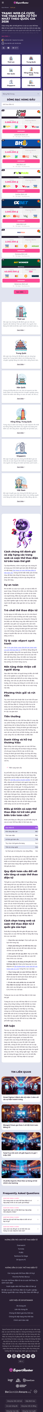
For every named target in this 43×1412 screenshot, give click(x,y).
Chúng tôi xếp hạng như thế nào (21, 1316)
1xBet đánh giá (21, 224)
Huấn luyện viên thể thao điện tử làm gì (21, 1286)
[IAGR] (10, 1380)
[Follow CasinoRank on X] (19, 1356)
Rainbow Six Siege (21, 1256)
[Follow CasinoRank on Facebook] (9, 1356)
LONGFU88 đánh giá (21, 134)
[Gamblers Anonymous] (18, 1380)
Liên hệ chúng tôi (21, 1309)
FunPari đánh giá (21, 194)
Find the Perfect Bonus (21, 1277)
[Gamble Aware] (18, 1391)
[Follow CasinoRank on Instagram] (14, 1356)
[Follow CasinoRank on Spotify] (28, 1356)
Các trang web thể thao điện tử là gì (21, 1273)
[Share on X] (4, 47)
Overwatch (21, 1245)
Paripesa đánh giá (21, 254)
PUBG (21, 1252)
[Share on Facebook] (8, 47)
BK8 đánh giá (21, 164)
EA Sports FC (21, 1260)
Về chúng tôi (21, 1306)
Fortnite (21, 1249)
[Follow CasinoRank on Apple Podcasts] (33, 1356)
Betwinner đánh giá (21, 284)
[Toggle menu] (3, 3)
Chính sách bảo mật (21, 1320)
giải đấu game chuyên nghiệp (20, 780)
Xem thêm (20, 292)
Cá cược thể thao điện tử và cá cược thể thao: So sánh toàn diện (20, 1281)
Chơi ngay (21, 131)
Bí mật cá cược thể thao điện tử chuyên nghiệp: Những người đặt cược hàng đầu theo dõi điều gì (20, 1291)
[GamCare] (28, 1380)
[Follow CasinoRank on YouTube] (24, 1356)
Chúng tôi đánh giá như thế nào (21, 1313)
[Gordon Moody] (21, 1386)
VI (20, 1361)
